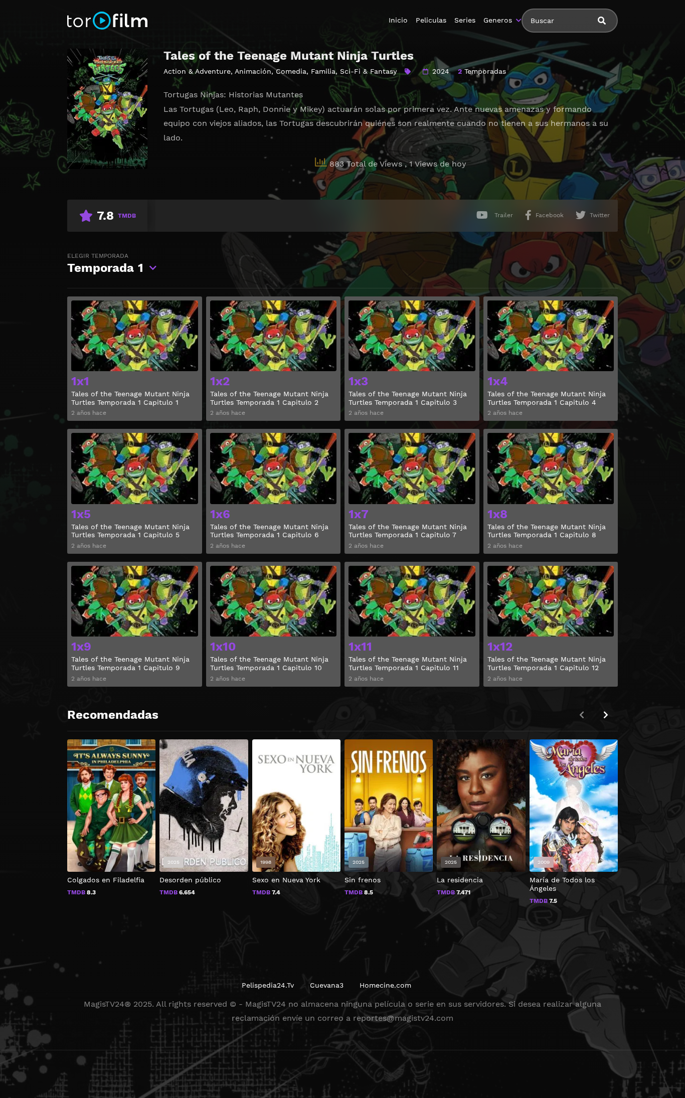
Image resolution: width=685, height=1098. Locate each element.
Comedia (291, 71)
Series (464, 20)
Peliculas (431, 20)
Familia (323, 71)
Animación (253, 71)
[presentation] (606, 715)
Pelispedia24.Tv (268, 985)
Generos (497, 20)
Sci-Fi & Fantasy (368, 71)
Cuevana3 (327, 985)
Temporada (105, 263)
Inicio (398, 20)
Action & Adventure (197, 71)
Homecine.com (385, 985)
